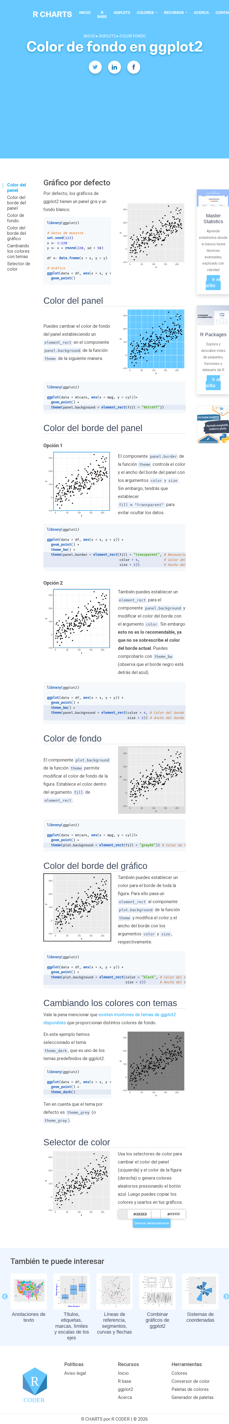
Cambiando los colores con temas (18, 251)
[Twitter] (95, 67)
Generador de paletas (193, 1397)
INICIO (89, 36)
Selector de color (18, 266)
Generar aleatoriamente (151, 1223)
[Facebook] (133, 67)
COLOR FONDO (133, 36)
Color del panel (16, 187)
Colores (179, 1373)
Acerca (201, 13)
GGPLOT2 (108, 36)
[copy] (104, 222)
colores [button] (146, 13)
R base (102, 15)
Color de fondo (15, 218)
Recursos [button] (174, 13)
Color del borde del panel (16, 203)
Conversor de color (191, 1381)
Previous (4, 1295)
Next (225, 1295)
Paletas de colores (190, 1389)
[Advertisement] (114, 109)
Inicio (85, 13)
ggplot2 (122, 13)
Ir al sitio (213, 282)
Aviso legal (75, 1373)
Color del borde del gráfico (16, 233)
